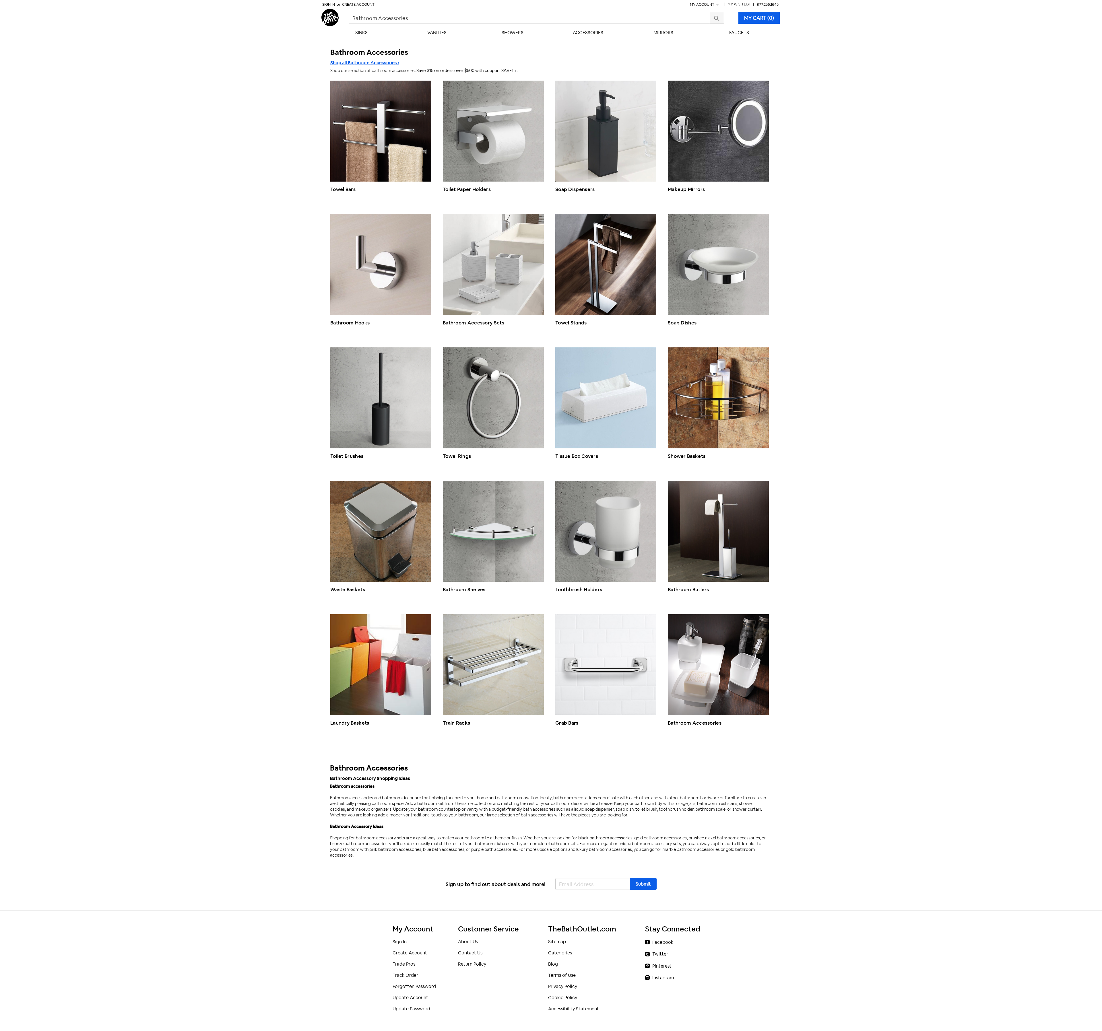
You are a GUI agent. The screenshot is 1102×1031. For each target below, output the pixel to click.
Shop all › (364, 63)
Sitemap (557, 942)
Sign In (328, 4)
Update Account (410, 998)
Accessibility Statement (573, 1009)
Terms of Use (562, 975)
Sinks (361, 33)
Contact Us (470, 953)
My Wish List (739, 4)
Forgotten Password (414, 986)
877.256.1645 (768, 4)
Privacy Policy (562, 986)
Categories (560, 953)
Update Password (411, 1009)
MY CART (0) (759, 18)
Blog (553, 964)
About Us (468, 942)
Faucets (739, 33)
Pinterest (662, 966)
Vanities (437, 33)
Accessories (588, 33)
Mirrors (663, 33)
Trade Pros (404, 964)
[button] (643, 884)
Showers (512, 33)
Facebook (662, 942)
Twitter (660, 954)
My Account (702, 4)
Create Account (358, 4)
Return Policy (472, 964)
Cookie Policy (562, 998)
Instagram (663, 978)
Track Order (405, 975)
